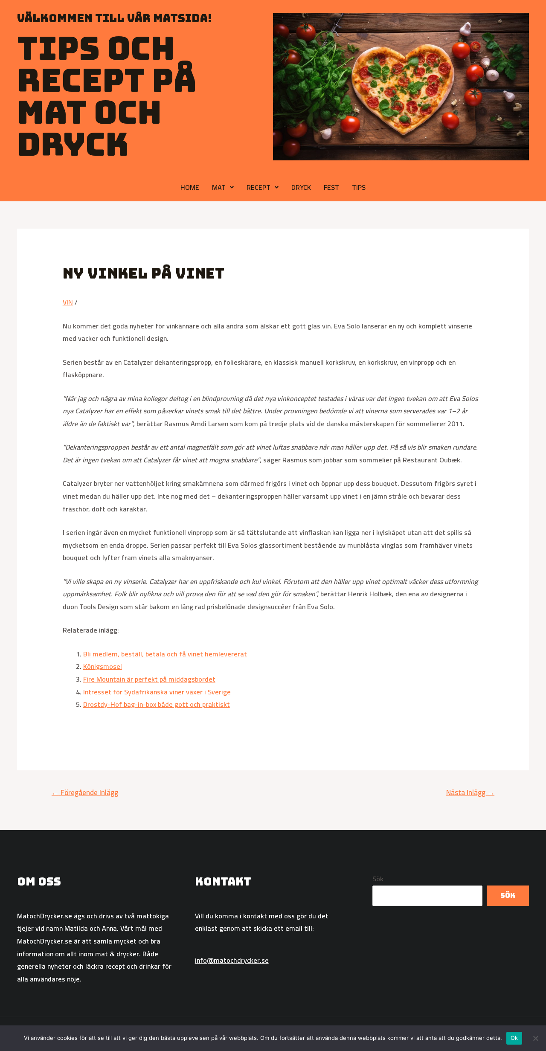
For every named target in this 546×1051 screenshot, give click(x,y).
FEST (331, 187)
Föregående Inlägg (85, 792)
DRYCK (301, 187)
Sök (377, 878)
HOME (189, 187)
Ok (514, 1037)
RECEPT (258, 187)
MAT (219, 187)
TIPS (359, 187)
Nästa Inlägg (470, 792)
